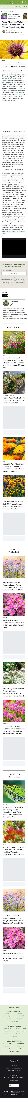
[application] (14, 246)
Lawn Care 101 (20, 1046)
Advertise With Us (21, 1015)
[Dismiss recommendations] (26, 11)
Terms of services (18, 277)
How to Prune (7, 1046)
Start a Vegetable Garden (14, 1051)
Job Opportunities (20, 1018)
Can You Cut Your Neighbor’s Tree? (19, 6)
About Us (7, 1013)
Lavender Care (7, 1033)
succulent (11, 86)
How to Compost (20, 1048)
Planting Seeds (20, 1043)
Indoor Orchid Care (7, 1031)
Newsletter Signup (7, 1015)
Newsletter (23, 66)
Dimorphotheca (19, 92)
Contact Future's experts (14, 1068)
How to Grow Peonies (20, 1033)
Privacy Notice (19, 279)
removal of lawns (9, 78)
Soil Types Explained (7, 1048)
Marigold (5, 295)
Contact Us (20, 1013)
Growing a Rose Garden (20, 1031)
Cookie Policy (14, 1075)
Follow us (15, 66)
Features (23, 34)
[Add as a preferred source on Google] (14, 1085)
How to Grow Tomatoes (21, 1028)
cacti (3, 86)
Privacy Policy (14, 1073)
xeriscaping (5, 80)
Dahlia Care (14, 1036)
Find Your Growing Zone (7, 1043)
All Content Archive (14, 1021)
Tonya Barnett (11, 30)
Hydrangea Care (7, 1028)
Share (6, 66)
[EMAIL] (11, 305)
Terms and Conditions (14, 1070)
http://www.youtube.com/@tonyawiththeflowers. (15, 318)
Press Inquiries (7, 1018)
